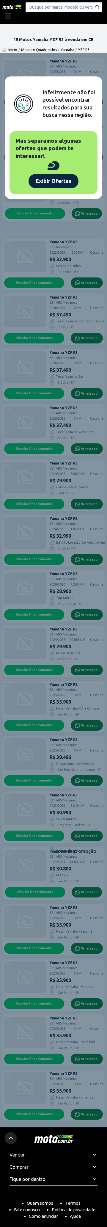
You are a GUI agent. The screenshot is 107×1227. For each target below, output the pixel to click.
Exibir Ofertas (53, 181)
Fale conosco (27, 1209)
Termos (73, 1203)
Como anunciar (43, 1216)
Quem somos (40, 1203)
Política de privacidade (73, 1209)
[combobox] (64, 7)
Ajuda (75, 1216)
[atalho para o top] (11, 1138)
